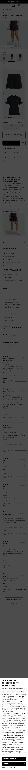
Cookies (24, 720)
